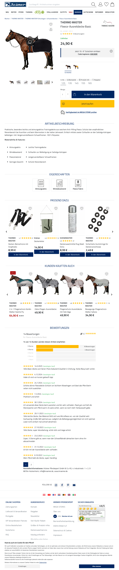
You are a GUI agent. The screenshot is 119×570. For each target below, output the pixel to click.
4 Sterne (30, 349)
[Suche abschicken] (94, 4)
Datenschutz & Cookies (62, 530)
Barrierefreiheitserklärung (63, 521)
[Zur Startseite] (15, 4)
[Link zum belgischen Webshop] (64, 494)
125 (63, 83)
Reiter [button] (13, 12)
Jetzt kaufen (87, 103)
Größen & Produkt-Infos (40, 525)
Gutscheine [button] (88, 12)
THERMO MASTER (17, 18)
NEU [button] (7, 12)
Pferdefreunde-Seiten (39, 539)
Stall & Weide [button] (52, 12)
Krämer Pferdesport (63, 502)
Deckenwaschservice (39, 530)
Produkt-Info (85, 80)
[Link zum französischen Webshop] (54, 494)
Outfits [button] (63, 12)
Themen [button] (29, 12)
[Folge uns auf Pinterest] (68, 485)
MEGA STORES (110, 12)
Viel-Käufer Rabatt (38, 520)
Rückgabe (9, 516)
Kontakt (34, 506)
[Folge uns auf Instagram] (56, 485)
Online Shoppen (13, 502)
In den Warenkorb (72, 254)
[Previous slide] (6, 49)
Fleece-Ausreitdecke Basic (68, 18)
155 (83, 83)
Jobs (63, 516)
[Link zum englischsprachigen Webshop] (69, 494)
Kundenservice (38, 502)
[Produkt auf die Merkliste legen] (51, 24)
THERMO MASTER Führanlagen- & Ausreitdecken (41, 18)
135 (70, 83)
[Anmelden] (100, 4)
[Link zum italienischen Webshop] (74, 494)
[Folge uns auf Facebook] (62, 485)
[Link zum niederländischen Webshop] (59, 494)
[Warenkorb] (112, 4)
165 (90, 83)
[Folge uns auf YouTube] (74, 485)
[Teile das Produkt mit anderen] (51, 29)
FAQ (7, 534)
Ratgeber (97, 80)
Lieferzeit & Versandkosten (16, 511)
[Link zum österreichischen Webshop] (44, 494)
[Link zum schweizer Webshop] (49, 494)
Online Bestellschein (14, 525)
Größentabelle (71, 80)
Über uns (56, 511)
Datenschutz (42, 562)
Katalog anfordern (38, 534)
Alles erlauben (96, 566)
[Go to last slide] (6, 231)
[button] (39, 12)
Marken (7, 18)
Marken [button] (78, 12)
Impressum (57, 535)
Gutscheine (10, 530)
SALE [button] (71, 12)
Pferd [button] (21, 12)
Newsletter (35, 516)
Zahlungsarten (11, 506)
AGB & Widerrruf (60, 525)
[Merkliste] (106, 4)
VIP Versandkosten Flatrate (16, 520)
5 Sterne (30, 346)
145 (76, 83)
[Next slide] (52, 49)
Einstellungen (22, 566)
